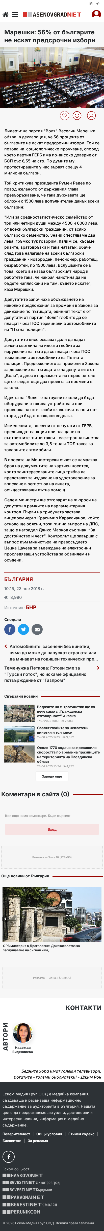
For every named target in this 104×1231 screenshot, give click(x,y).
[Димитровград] (31, 1183)
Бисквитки (12, 1141)
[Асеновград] (52, 14)
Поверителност (16, 1134)
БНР (31, 607)
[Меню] (15, 14)
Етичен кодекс (81, 1134)
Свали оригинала (18, 52)
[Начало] (6, 14)
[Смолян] (30, 1204)
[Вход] (96, 15)
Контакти (83, 1008)
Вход (52, 829)
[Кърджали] (27, 1190)
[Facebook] (9, 1157)
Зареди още (52, 776)
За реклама (38, 1141)
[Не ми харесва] (93, 115)
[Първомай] (23, 1197)
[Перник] (21, 1212)
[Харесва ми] (78, 115)
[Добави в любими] (65, 115)
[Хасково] (23, 1175)
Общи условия (49, 1134)
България (18, 579)
